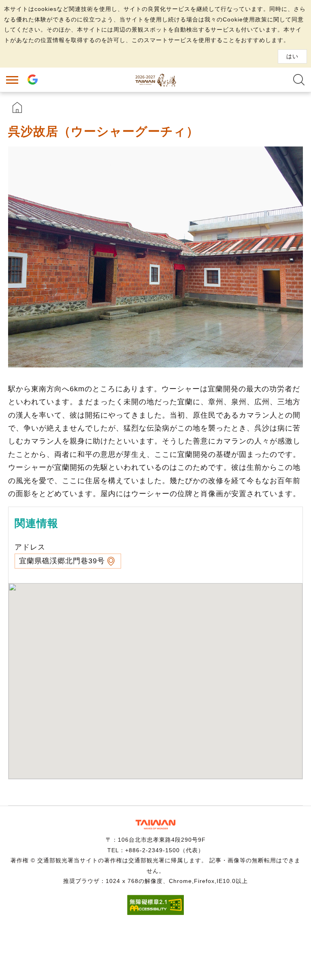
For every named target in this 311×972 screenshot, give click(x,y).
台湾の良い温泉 (155, 79)
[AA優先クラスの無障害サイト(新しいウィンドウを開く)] (155, 912)
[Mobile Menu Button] (12, 80)
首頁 (17, 107)
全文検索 (299, 80)
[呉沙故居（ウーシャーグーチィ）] (155, 256)
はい (292, 56)
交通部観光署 (155, 824)
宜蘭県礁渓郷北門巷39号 (62, 561)
